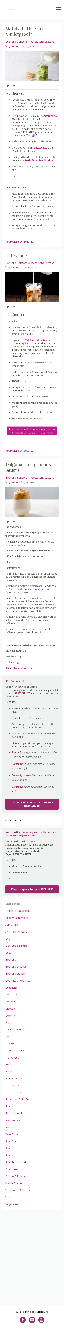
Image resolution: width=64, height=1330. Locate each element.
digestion (10, 1008)
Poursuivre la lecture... (19, 241)
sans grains (12, 1141)
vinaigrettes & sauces (17, 1190)
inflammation (13, 1029)
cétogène (11, 994)
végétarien (11, 46)
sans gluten (12, 1134)
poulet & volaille (14, 1113)
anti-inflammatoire (16, 931)
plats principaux (14, 1092)
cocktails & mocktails (17, 980)
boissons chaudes (16, 966)
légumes (10, 1043)
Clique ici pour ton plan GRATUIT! (32, 889)
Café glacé (16, 255)
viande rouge (13, 1183)
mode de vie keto (15, 1050)
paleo (8, 1071)
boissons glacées (27, 41)
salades (10, 1127)
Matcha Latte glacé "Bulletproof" (25, 31)
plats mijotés (12, 1085)
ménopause (12, 1057)
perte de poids (13, 1078)
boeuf (8, 952)
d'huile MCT (41, 147)
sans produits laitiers (17, 1162)
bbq (7, 938)
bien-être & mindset (16, 945)
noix (8, 1064)
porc (8, 1106)
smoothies (11, 1169)
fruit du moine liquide (39, 160)
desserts (10, 1001)
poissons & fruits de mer (19, 1099)
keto (8, 1036)
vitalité (9, 1197)
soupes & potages (16, 1176)
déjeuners (11, 1015)
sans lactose (46, 41)
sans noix (11, 1155)
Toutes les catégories (17, 910)
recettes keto (13, 1120)
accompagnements (16, 917)
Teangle (31, 135)
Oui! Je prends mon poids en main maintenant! (32, 804)
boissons (10, 41)
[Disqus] (32, 1256)
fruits (8, 1022)
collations (11, 987)
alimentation (12, 924)
